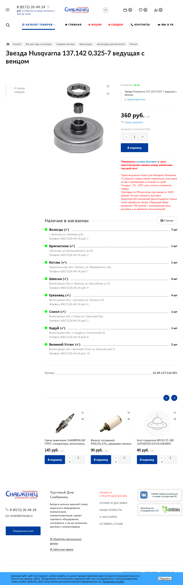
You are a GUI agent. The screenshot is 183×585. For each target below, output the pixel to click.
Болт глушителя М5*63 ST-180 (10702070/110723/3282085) (155, 442)
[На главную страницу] (77, 9)
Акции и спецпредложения (113, 494)
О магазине (108, 516)
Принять (165, 578)
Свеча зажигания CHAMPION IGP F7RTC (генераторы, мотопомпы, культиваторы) (65, 442)
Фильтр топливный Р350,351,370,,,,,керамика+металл (111, 442)
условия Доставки (146, 161)
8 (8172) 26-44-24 (31, 6)
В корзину (134, 147)
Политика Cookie (113, 581)
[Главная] (8, 44)
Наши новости (111, 510)
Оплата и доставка (113, 503)
